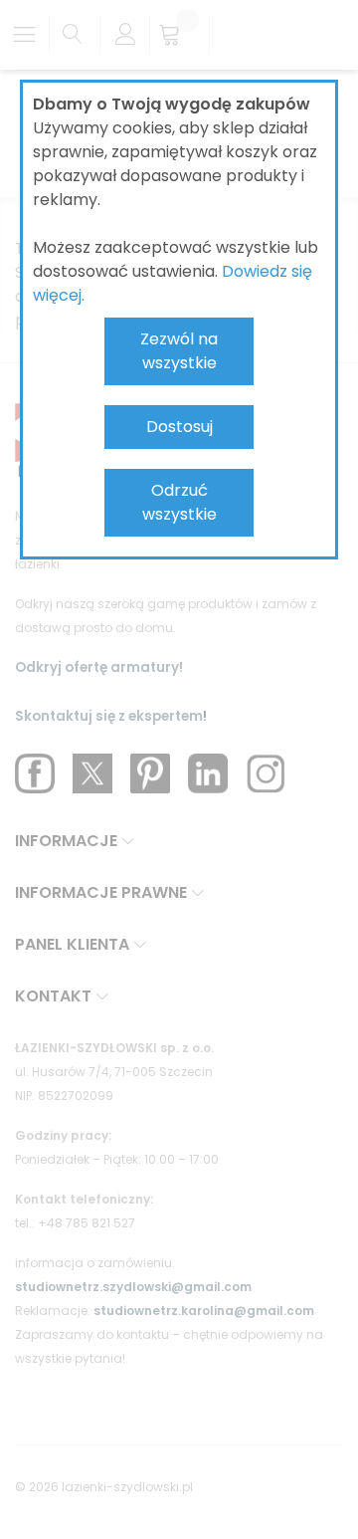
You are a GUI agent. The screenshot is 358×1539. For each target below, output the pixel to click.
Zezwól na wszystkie (179, 351)
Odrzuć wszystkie (179, 502)
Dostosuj (179, 426)
